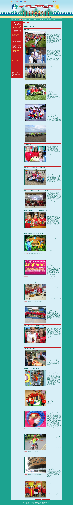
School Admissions (16, 74)
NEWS (20, 19)
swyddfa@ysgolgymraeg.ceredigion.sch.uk (40, 503)
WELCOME (16, 19)
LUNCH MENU (24, 19)
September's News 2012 (46, 499)
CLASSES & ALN (42, 19)
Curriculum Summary (17, 72)
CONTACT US (54, 19)
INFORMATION (49, 19)
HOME (12, 19)
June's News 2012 (38, 499)
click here (58, 274)
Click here (26, 163)
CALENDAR (29, 19)
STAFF (38, 19)
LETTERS (34, 19)
